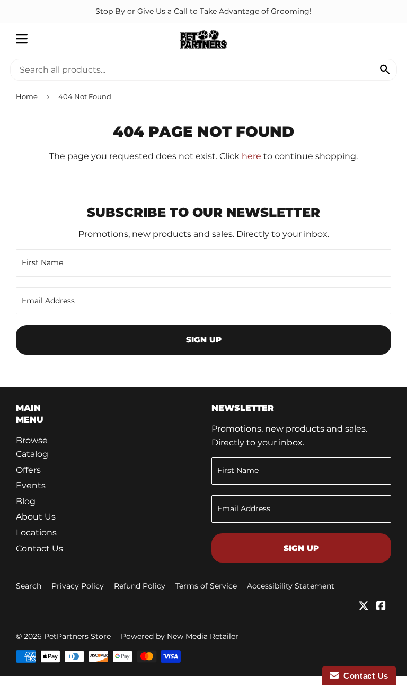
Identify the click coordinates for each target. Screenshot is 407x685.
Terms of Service (206, 586)
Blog (26, 501)
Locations (36, 533)
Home (27, 96)
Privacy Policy (77, 586)
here (251, 156)
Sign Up (204, 340)
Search (28, 586)
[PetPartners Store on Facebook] (381, 607)
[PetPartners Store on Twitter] (363, 607)
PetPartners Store (77, 636)
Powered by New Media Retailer (179, 636)
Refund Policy (139, 586)
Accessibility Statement (290, 586)
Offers (28, 470)
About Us (36, 517)
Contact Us (39, 548)
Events (31, 485)
